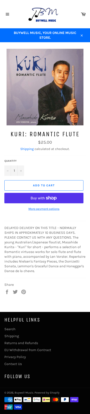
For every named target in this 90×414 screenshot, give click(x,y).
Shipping (27, 149)
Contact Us (13, 364)
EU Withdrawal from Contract (27, 350)
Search (10, 329)
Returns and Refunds (21, 343)
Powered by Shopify (47, 392)
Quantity (10, 160)
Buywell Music (24, 392)
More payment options (43, 209)
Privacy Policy (15, 357)
